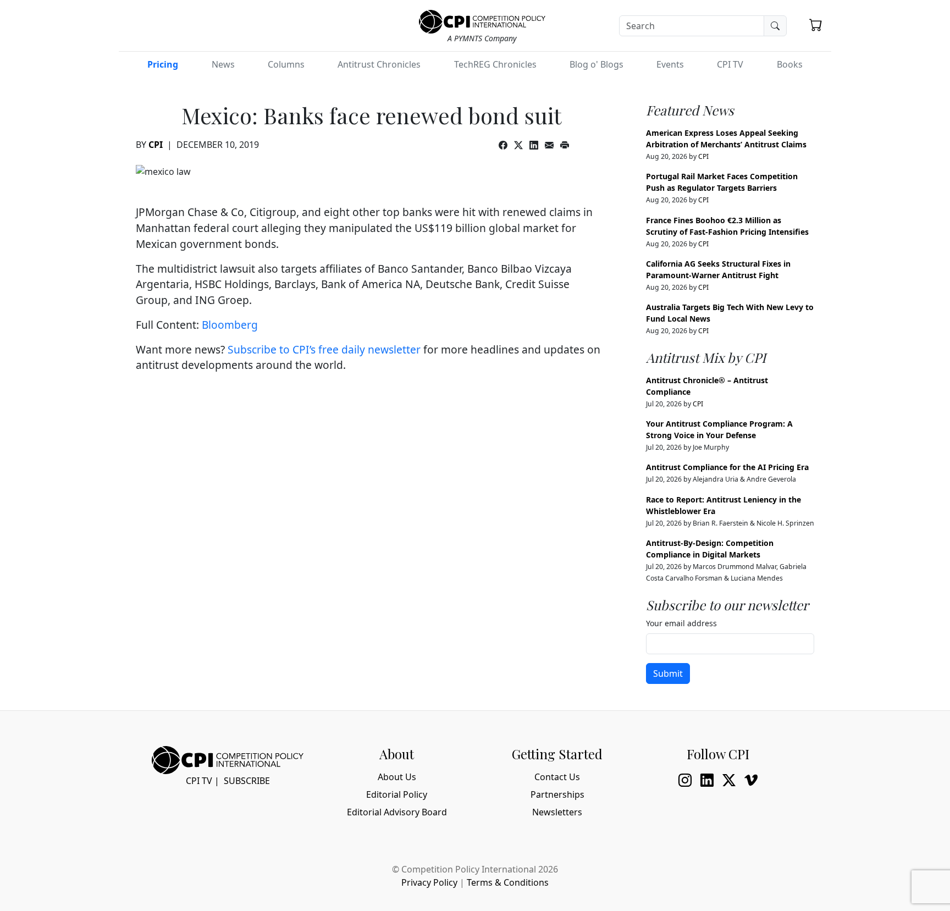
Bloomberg (230, 324)
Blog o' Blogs (596, 64)
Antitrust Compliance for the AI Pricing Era (727, 467)
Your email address (681, 623)
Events (670, 64)
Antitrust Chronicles (379, 64)
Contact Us (557, 777)
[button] (815, 25)
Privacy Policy (429, 882)
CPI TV (730, 64)
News (223, 64)
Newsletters (557, 812)
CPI (155, 145)
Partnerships (557, 794)
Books (790, 64)
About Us (397, 777)
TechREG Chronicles (495, 64)
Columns (286, 64)
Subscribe (247, 781)
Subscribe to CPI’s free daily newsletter (324, 349)
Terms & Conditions (508, 882)
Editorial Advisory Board (397, 812)
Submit (668, 673)
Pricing (162, 64)
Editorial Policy (396, 794)
